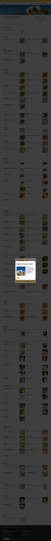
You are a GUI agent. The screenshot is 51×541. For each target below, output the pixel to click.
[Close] (34, 262)
